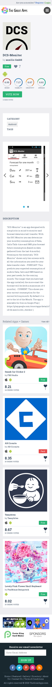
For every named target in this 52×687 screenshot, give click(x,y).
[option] (24, 174)
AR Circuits (11, 443)
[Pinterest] (26, 668)
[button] (5, 174)
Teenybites (10, 514)
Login (48, 2)
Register (39, 2)
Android (12, 124)
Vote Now (12, 94)
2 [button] (28, 206)
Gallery (26, 676)
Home (7, 676)
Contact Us (17, 679)
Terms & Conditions (34, 679)
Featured (16, 676)
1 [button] (24, 206)
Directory (36, 676)
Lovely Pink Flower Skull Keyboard (23, 586)
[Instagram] (33, 668)
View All (45, 321)
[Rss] (39, 668)
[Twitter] (19, 668)
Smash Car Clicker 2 (15, 371)
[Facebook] (13, 668)
